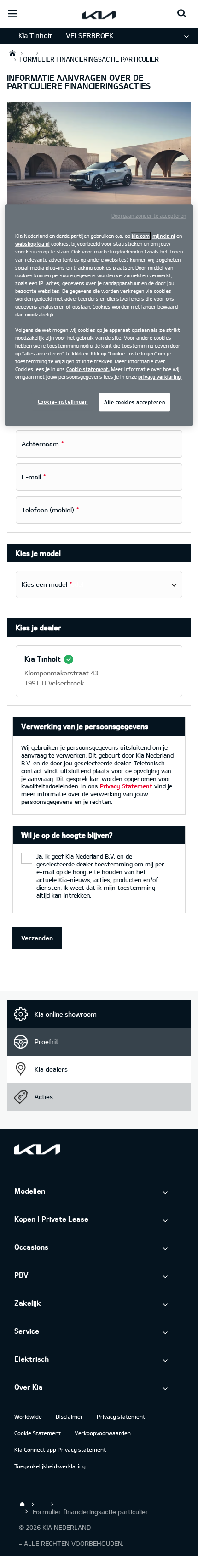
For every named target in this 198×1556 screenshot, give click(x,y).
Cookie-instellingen (63, 401)
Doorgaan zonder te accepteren (148, 216)
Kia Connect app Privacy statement (60, 1449)
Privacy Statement (126, 786)
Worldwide (28, 1416)
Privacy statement (121, 1416)
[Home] (22, 1504)
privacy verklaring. (160, 377)
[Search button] (181, 13)
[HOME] (12, 53)
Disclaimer (69, 1416)
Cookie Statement (37, 1433)
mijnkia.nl (163, 236)
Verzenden (37, 938)
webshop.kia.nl (32, 244)
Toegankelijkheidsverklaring (50, 1466)
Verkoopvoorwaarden (103, 1433)
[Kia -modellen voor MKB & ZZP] (99, 172)
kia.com (141, 236)
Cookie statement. (88, 369)
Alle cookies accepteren (134, 402)
